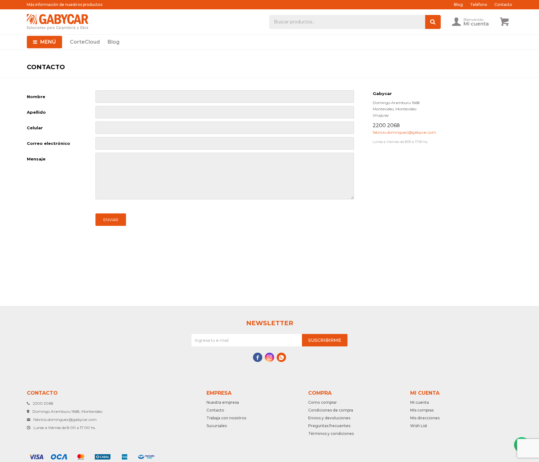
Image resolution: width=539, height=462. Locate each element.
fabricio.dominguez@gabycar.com (404, 132)
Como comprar (322, 402)
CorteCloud (85, 42)
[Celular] (224, 127)
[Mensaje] (224, 197)
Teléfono (478, 4)
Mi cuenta (419, 402)
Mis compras (422, 410)
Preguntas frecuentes (329, 425)
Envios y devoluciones (329, 418)
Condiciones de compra (330, 410)
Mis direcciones (424, 418)
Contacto (503, 4)
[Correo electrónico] (224, 143)
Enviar (110, 219)
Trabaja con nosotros (226, 418)
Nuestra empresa (222, 402)
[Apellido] (224, 112)
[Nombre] (224, 96)
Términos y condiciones (331, 433)
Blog (113, 42)
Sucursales (216, 425)
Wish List (418, 425)
